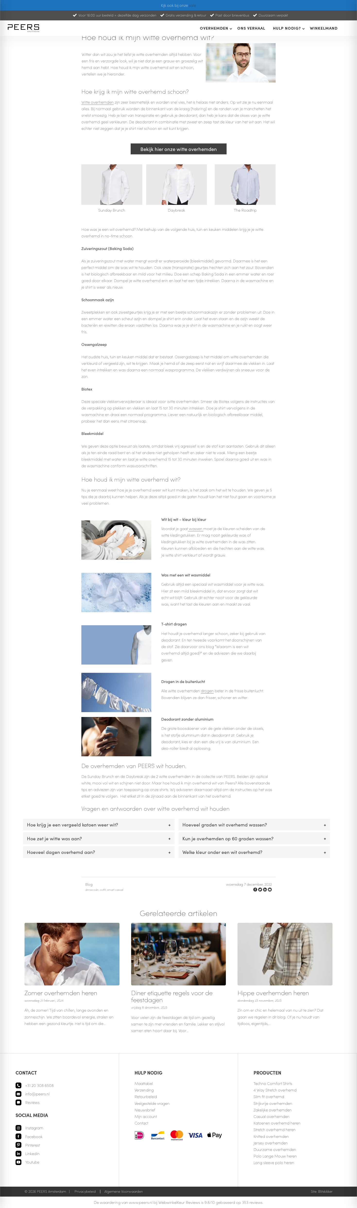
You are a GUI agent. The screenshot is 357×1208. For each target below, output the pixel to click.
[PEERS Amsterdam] (24, 28)
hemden (284, 1109)
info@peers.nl (37, 1093)
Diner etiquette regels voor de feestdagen (171, 996)
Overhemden (214, 28)
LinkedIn (32, 1153)
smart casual (115, 889)
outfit (103, 889)
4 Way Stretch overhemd (275, 1089)
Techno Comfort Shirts (273, 1083)
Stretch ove (263, 1129)
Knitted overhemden (271, 1136)
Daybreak (176, 210)
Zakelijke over (265, 1109)
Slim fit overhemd (269, 1096)
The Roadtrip (245, 210)
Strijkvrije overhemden (273, 1103)
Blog (89, 884)
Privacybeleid (85, 1191)
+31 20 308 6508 (39, 1085)
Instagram (34, 1127)
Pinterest (32, 1145)
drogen (207, 690)
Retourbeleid (146, 1096)
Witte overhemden (97, 102)
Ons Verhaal (251, 28)
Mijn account (146, 1116)
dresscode (92, 889)
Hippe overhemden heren (273, 993)
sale (192, 5)
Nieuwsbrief (145, 1109)
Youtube (32, 1162)
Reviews (32, 1102)
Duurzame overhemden (275, 1149)
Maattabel (144, 1083)
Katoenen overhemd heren (277, 1122)
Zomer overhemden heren (61, 993)
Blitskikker (325, 1191)
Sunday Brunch (111, 210)
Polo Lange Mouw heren (275, 1155)
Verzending (144, 1089)
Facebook (33, 1136)
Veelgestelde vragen (152, 1103)
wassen (195, 528)
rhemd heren (284, 1129)
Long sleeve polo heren (274, 1162)
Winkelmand (324, 28)
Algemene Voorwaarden (123, 1191)
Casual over (264, 1116)
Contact (141, 1122)
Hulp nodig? (287, 28)
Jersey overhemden (271, 1142)
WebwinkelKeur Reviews (179, 1202)
